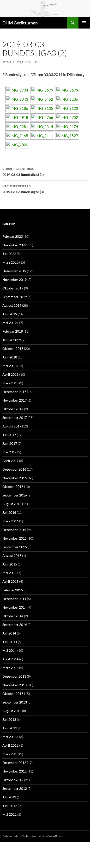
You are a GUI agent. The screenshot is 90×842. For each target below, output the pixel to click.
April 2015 (10, 581)
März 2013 (10, 754)
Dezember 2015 (14, 530)
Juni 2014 (9, 642)
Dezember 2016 (14, 469)
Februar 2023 (12, 236)
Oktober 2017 (12, 409)
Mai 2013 (9, 737)
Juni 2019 (9, 314)
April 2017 (10, 461)
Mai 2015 (9, 573)
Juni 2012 (9, 806)
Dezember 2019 (14, 271)
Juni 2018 (9, 357)
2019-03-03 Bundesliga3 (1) (23, 172)
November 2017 (14, 400)
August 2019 (11, 305)
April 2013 (10, 745)
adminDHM (30, 62)
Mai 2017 (9, 452)
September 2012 (14, 788)
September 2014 (14, 625)
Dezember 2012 (14, 763)
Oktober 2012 (12, 780)
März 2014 (10, 668)
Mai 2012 (9, 814)
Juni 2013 (9, 728)
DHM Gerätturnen (20, 22)
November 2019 (14, 279)
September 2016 (14, 495)
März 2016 (10, 521)
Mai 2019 (9, 323)
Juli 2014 (9, 633)
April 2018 (10, 374)
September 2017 (14, 417)
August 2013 (11, 711)
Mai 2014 (9, 650)
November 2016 (14, 478)
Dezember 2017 (14, 392)
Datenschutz (10, 836)
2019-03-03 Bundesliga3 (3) (23, 189)
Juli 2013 (9, 719)
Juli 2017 (9, 435)
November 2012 (14, 771)
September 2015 (14, 547)
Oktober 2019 (12, 288)
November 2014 (14, 607)
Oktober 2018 (12, 348)
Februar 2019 (12, 331)
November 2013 (14, 685)
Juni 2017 (9, 443)
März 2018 (10, 383)
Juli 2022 (9, 254)
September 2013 (14, 702)
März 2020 (10, 262)
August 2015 (11, 556)
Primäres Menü (84, 23)
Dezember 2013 (14, 676)
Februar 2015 (12, 590)
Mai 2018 (9, 366)
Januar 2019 (11, 340)
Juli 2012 (9, 797)
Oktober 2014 (12, 616)
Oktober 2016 (12, 486)
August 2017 (11, 426)
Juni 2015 (9, 564)
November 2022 (14, 245)
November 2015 (14, 538)
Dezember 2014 (14, 599)
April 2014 (10, 659)
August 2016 (11, 504)
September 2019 (14, 297)
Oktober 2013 (12, 694)
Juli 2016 (9, 512)
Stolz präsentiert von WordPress (42, 836)
